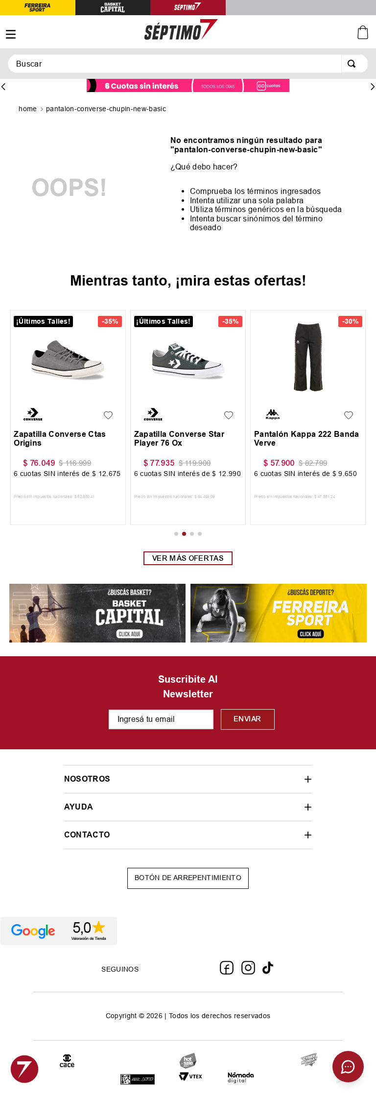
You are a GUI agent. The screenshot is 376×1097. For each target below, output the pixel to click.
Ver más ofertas (188, 558)
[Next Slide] (372, 86)
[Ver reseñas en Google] (188, 930)
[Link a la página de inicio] (29, 109)
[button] (24, 393)
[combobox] (188, 63)
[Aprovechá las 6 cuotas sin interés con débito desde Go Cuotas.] (188, 86)
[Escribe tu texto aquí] (309, 1060)
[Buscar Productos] (353, 63)
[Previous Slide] (3, 86)
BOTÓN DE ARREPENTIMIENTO (188, 878)
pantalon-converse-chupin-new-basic (106, 109)
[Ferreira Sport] (278, 614)
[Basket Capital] (97, 614)
